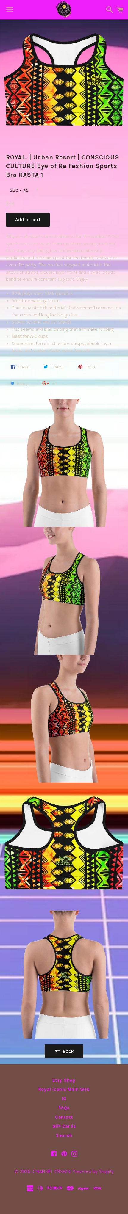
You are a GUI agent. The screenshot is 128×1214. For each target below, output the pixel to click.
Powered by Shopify (93, 1171)
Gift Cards (64, 1126)
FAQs (64, 1108)
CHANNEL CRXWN (51, 1171)
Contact (64, 1117)
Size (14, 190)
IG (64, 1098)
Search (64, 1135)
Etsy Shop (64, 1080)
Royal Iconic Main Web (64, 1089)
